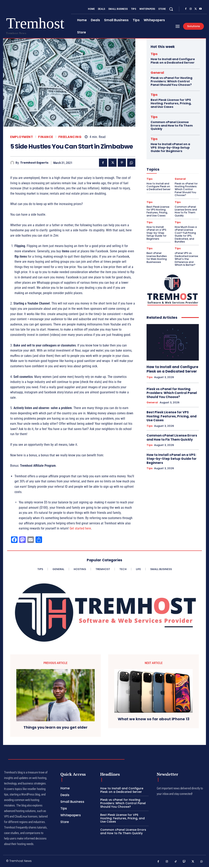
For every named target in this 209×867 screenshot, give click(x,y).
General (157, 72)
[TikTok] (175, 861)
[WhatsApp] (131, 163)
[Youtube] (200, 9)
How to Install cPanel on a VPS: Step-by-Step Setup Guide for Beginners (170, 147)
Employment (21, 136)
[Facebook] (185, 9)
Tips (154, 53)
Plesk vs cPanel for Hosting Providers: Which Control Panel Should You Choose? (171, 81)
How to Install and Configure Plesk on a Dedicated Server (173, 61)
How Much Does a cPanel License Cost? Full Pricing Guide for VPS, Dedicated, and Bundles (186, 234)
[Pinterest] (122, 163)
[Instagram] (190, 9)
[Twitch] (184, 861)
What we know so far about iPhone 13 (153, 719)
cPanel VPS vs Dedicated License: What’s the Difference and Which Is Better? (187, 259)
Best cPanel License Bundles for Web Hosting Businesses (157, 257)
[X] (195, 9)
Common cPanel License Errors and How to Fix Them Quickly (172, 125)
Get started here (80, 528)
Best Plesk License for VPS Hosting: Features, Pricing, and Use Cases (171, 103)
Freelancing (70, 136)
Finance (45, 136)
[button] (171, 9)
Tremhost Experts (34, 162)
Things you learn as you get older (55, 727)
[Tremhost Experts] (13, 163)
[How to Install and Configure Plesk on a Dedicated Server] (173, 342)
